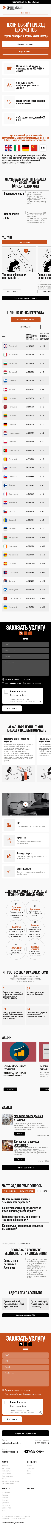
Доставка (30, 1468)
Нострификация (7, 1476)
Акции (29, 1473)
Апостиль (5, 1466)
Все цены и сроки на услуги (26, 298)
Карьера (5, 1500)
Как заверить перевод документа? (26, 1143)
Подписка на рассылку (25, 1433)
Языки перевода (8, 1484)
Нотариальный (7, 1471)
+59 (42, 148)
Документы (6, 1503)
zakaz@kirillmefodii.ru (11, 1443)
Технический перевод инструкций (14, 276)
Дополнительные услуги (10, 1481)
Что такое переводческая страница (28, 1117)
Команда (5, 1495)
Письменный (14, 1244)
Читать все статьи (26, 1167)
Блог (3, 1510)
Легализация (6, 1468)
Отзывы (5, 1498)
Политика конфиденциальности (13, 1523)
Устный (4, 1479)
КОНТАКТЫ (31, 1489)
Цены (29, 1471)
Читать (19, 1134)
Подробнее (10, 1089)
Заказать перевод (25, 44)
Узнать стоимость (11, 291)
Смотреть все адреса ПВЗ (25, 1315)
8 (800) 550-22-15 (42, 1443)
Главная (5, 1244)
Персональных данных (32, 683)
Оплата (30, 1466)
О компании (6, 1492)
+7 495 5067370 (32, 2)
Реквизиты (6, 1505)
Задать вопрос (25, 51)
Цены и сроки (25, 13)
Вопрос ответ (6, 1508)
